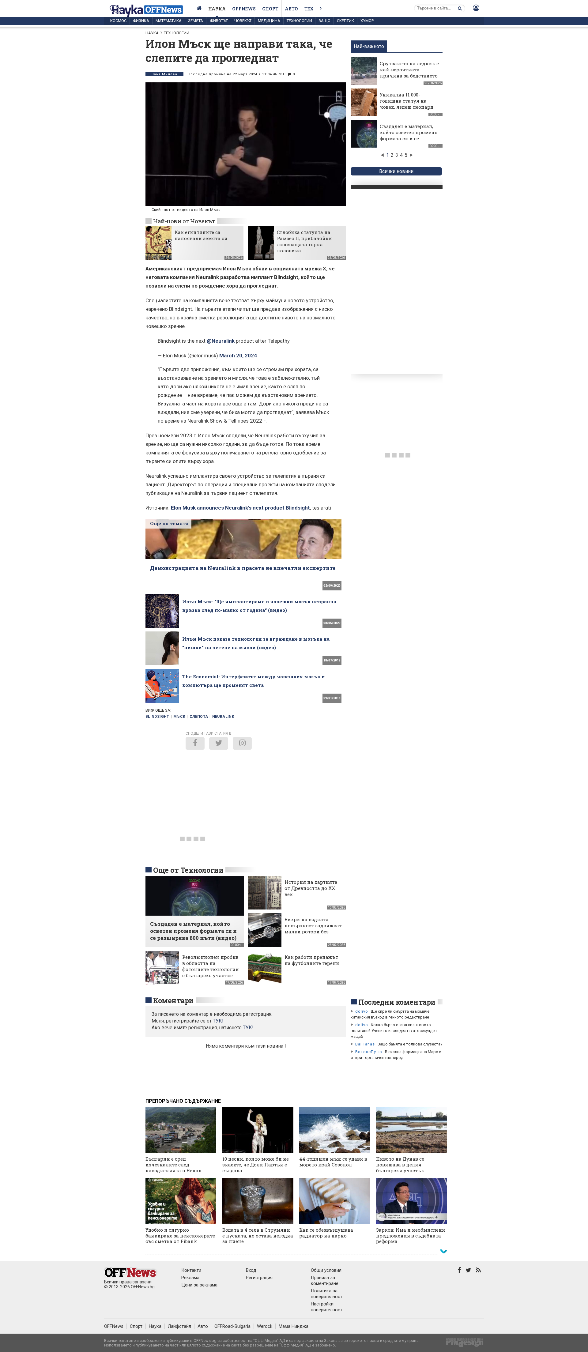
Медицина (269, 20)
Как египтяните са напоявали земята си (201, 235)
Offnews (244, 9)
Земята (195, 20)
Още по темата (169, 523)
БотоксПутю (368, 1051)
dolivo (361, 1011)
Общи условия (326, 1270)
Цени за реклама (199, 1285)
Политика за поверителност (326, 1293)
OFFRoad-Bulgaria (232, 1326)
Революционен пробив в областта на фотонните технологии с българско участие (210, 966)
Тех (309, 9)
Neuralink (223, 716)
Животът (218, 20)
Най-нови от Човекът (184, 221)
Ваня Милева (164, 74)
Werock (264, 1326)
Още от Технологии (188, 870)
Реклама (190, 1277)
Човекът (242, 20)
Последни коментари (396, 1002)
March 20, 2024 (238, 355)
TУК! (218, 1021)
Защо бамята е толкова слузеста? (410, 1044)
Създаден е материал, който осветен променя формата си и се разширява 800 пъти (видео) (409, 138)
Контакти (191, 1270)
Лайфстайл (179, 1326)
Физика (141, 20)
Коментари (173, 1000)
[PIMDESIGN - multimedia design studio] (462, 1344)
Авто (291, 9)
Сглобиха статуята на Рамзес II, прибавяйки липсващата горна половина (304, 241)
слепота (199, 716)
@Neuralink (221, 341)
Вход (251, 1270)
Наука (217, 9)
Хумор (367, 20)
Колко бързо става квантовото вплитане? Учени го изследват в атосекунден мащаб (394, 1030)
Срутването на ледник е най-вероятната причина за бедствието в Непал (409, 72)
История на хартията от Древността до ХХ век (311, 888)
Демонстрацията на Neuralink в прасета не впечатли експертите (243, 567)
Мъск (179, 716)
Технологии (299, 20)
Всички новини (396, 171)
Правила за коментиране (324, 1280)
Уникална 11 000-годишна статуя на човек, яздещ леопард (406, 101)
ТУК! (248, 1027)
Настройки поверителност (326, 1306)
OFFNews (113, 1326)
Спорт (270, 9)
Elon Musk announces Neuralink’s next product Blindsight (240, 508)
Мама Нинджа (293, 1326)
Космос (118, 20)
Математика (169, 20)
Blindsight (157, 716)
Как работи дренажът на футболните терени (312, 960)
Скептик (345, 20)
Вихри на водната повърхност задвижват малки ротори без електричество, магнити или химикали (313, 934)
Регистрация (259, 1277)
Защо (324, 20)
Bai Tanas (365, 1044)
